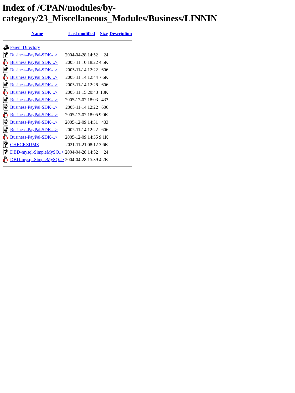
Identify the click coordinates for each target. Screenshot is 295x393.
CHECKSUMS (24, 144)
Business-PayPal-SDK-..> (34, 54)
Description (120, 33)
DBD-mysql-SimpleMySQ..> (37, 152)
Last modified (81, 33)
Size (104, 33)
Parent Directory (25, 47)
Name (37, 33)
